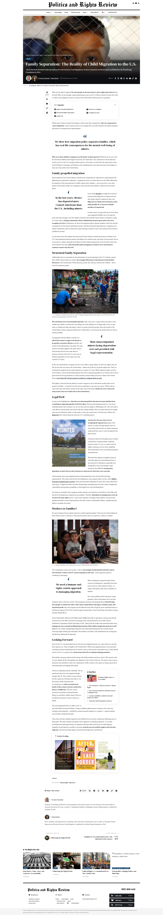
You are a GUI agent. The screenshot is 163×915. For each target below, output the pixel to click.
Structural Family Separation (65, 113)
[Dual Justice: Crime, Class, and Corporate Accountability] (37, 860)
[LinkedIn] (133, 3)
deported (55, 415)
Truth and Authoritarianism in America (100, 701)
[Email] (130, 78)
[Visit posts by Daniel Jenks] (47, 817)
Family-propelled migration (64, 109)
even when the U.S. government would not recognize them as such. (79, 378)
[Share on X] (118, 78)
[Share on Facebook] (115, 78)
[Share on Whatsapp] (124, 78)
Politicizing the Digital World (62, 871)
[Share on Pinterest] (121, 78)
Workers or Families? (95, 109)
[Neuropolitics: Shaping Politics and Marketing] (126, 860)
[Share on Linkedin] (127, 78)
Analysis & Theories (124, 868)
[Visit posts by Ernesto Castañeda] (47, 799)
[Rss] (138, 3)
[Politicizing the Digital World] (67, 860)
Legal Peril (59, 116)
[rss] (121, 905)
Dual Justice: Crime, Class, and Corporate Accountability (33, 872)
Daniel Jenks (55, 78)
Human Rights (64, 783)
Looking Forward (93, 113)
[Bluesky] (136, 3)
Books (28, 59)
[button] (133, 78)
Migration (72, 783)
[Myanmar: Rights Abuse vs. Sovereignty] (92, 678)
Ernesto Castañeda (44, 78)
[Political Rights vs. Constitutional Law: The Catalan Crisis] (96, 860)
